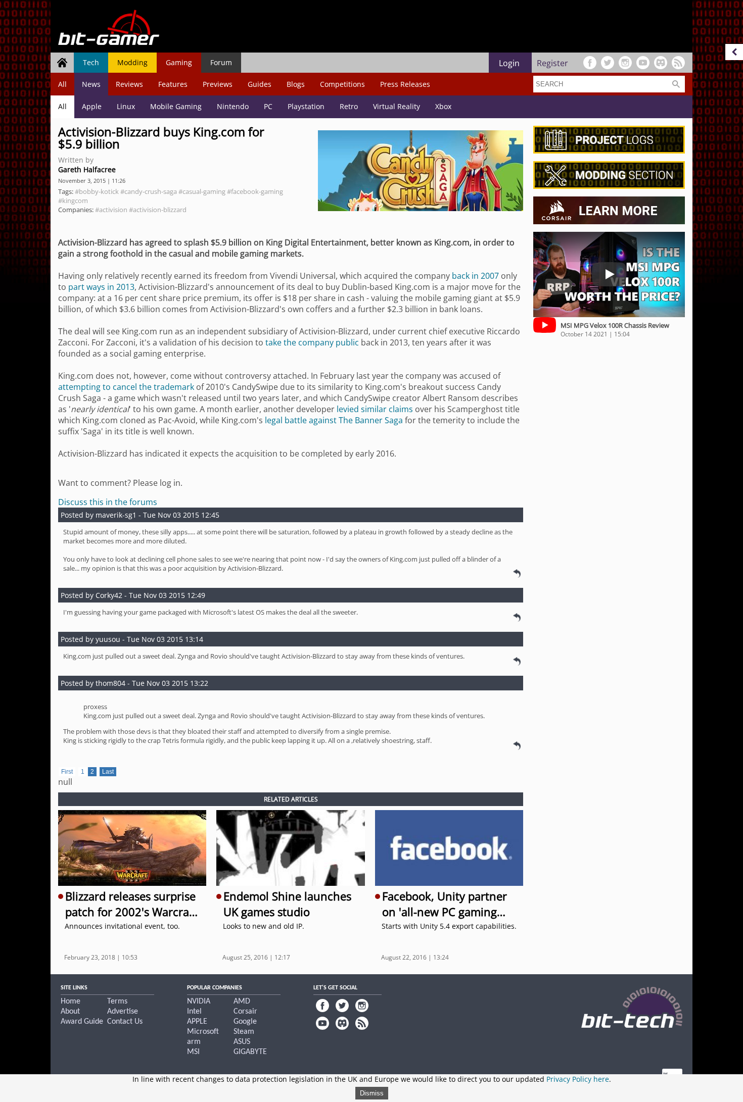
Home (70, 1001)
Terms (117, 1001)
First (67, 771)
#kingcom (73, 200)
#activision (111, 209)
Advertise (122, 1012)
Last (108, 771)
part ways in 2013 (101, 286)
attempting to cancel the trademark (126, 386)
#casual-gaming (201, 191)
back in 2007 (475, 275)
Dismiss (372, 1093)
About (70, 1012)
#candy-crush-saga (148, 191)
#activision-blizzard (158, 209)
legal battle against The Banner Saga (334, 420)
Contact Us (125, 1022)
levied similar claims (375, 409)
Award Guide (82, 1022)
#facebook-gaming (255, 191)
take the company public (312, 342)
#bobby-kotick (97, 191)
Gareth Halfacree (87, 169)
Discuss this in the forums (107, 502)
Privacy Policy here (577, 1079)
